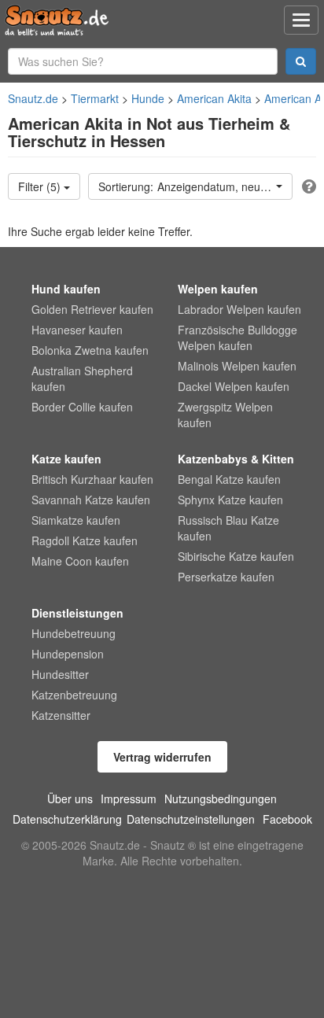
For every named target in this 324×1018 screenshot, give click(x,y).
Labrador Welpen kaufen (239, 309)
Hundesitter (60, 674)
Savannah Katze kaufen (90, 499)
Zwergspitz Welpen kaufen (225, 414)
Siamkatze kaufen (75, 520)
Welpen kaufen (218, 289)
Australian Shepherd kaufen (82, 378)
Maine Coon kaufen (80, 561)
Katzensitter (60, 715)
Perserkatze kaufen (226, 577)
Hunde (147, 98)
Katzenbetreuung (74, 695)
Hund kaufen (66, 289)
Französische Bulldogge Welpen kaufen (237, 337)
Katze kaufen (66, 459)
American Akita (214, 98)
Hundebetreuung (73, 633)
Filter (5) (41, 186)
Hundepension (67, 654)
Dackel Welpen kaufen (233, 386)
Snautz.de (33, 98)
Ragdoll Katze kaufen (84, 540)
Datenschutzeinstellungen (191, 819)
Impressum (128, 798)
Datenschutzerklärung (67, 819)
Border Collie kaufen (82, 407)
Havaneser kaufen (77, 329)
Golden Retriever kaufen (92, 309)
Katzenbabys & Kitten (236, 459)
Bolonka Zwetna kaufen (90, 350)
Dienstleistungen (77, 613)
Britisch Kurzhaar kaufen (92, 479)
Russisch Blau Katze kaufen (228, 528)
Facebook (287, 819)
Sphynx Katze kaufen (230, 499)
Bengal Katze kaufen (229, 479)
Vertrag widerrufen (162, 757)
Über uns (70, 798)
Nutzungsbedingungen (220, 798)
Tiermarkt (95, 98)
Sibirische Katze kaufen (236, 556)
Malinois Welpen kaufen (237, 366)
